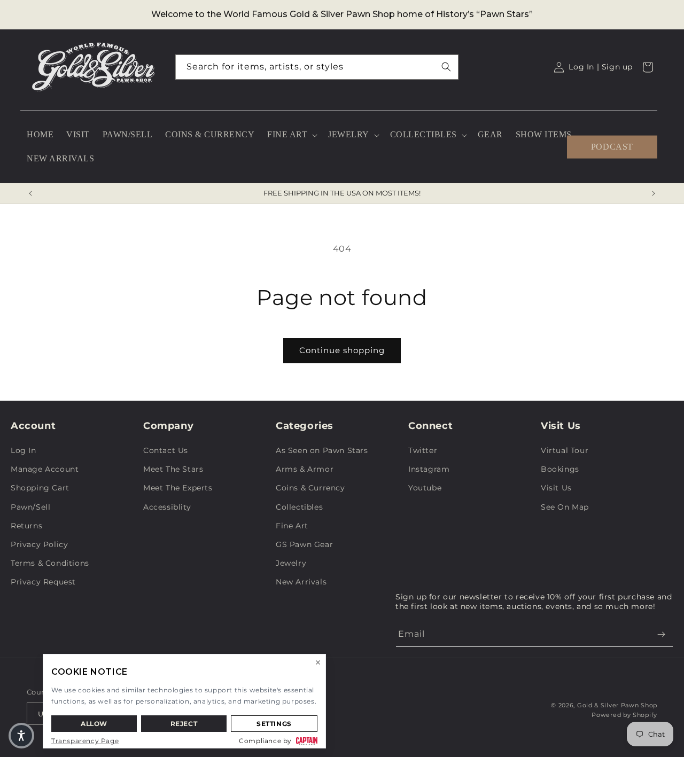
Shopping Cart (40, 488)
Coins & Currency (310, 488)
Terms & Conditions (50, 563)
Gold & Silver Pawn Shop (617, 705)
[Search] (446, 67)
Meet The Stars (173, 469)
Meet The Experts (178, 488)
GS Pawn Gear (304, 544)
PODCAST (612, 146)
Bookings (560, 469)
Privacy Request (43, 582)
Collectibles (299, 507)
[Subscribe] (661, 634)
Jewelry (291, 563)
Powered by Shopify (624, 715)
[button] (291, 135)
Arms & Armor (304, 469)
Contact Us (165, 450)
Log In (23, 450)
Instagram (428, 469)
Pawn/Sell (30, 507)
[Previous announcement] (30, 193)
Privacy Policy (39, 544)
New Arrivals (301, 582)
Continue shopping (342, 350)
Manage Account (45, 469)
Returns (26, 525)
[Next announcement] (653, 193)
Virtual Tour (564, 450)
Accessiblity (167, 507)
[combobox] (317, 67)
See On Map (565, 507)
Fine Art (292, 525)
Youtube (424, 488)
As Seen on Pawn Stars (322, 450)
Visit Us (556, 488)
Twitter (422, 450)
